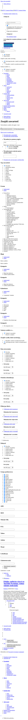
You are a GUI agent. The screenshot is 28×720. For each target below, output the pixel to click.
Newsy (8, 88)
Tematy (7, 168)
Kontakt (5, 649)
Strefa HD (7, 496)
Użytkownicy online (11, 83)
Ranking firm (10, 97)
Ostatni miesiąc (9, 356)
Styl (4, 643)
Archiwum (9, 87)
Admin (7, 475)
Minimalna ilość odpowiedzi (11, 416)
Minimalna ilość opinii (9, 424)
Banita (6, 476)
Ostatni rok (8, 359)
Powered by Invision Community (16, 652)
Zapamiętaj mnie (10, 27)
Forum (8, 74)
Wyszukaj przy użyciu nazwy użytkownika (14, 159)
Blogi (8, 76)
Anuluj (5, 567)
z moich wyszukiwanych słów (14, 64)
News (16, 588)
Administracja (10, 81)
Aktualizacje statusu (10, 167)
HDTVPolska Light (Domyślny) (13, 645)
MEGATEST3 (8, 482)
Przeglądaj (6, 73)
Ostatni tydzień (9, 355)
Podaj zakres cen (9, 361)
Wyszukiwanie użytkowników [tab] (11, 136)
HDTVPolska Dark (11, 646)
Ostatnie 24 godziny (10, 353)
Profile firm (8, 179)
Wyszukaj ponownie (19, 129)
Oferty (5, 85)
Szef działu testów (9, 497)
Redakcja (6, 588)
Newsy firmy (8, 180)
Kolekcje (9, 91)
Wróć (8, 664)
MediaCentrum (8, 479)
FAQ (8, 89)
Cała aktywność (10, 101)
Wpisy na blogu (9, 170)
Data (8, 574)
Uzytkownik (8, 500)
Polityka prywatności (9, 648)
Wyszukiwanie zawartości (9, 566)
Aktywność (6, 100)
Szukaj (8, 103)
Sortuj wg (6, 573)
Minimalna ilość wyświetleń (11, 431)
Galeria (8, 77)
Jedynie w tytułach (9, 71)
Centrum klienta (10, 95)
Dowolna (7, 352)
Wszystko (7, 165)
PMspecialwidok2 (9, 493)
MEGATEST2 (8, 481)
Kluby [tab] (5, 190)
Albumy (7, 173)
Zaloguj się (9, 34)
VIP (6, 502)
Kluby (5, 108)
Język (5, 639)
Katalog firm (7, 93)
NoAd (6, 488)
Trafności (9, 575)
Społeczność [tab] (6, 189)
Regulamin (9, 80)
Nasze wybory (7, 107)
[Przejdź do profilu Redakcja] (6, 578)
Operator (13, 146)
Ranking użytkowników (9, 105)
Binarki (7, 478)
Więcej (8, 84)
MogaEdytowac (9, 487)
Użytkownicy (5, 440)
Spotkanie (7, 494)
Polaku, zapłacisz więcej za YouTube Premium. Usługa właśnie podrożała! (14, 583)
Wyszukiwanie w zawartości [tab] (10, 135)
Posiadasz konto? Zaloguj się (11, 13)
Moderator (7, 485)
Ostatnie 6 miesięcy (10, 358)
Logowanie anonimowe (12, 31)
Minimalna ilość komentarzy (11, 409)
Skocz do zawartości (5, 1)
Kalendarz (9, 78)
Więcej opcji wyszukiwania (7, 132)
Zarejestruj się (7, 47)
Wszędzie (7, 54)
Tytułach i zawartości (10, 69)
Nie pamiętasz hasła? (11, 36)
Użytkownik (8, 499)
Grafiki (7, 171)
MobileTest (8, 484)
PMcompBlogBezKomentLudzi (12, 490)
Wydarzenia (8, 174)
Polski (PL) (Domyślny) (12, 642)
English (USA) (10, 640)
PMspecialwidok (9, 491)
